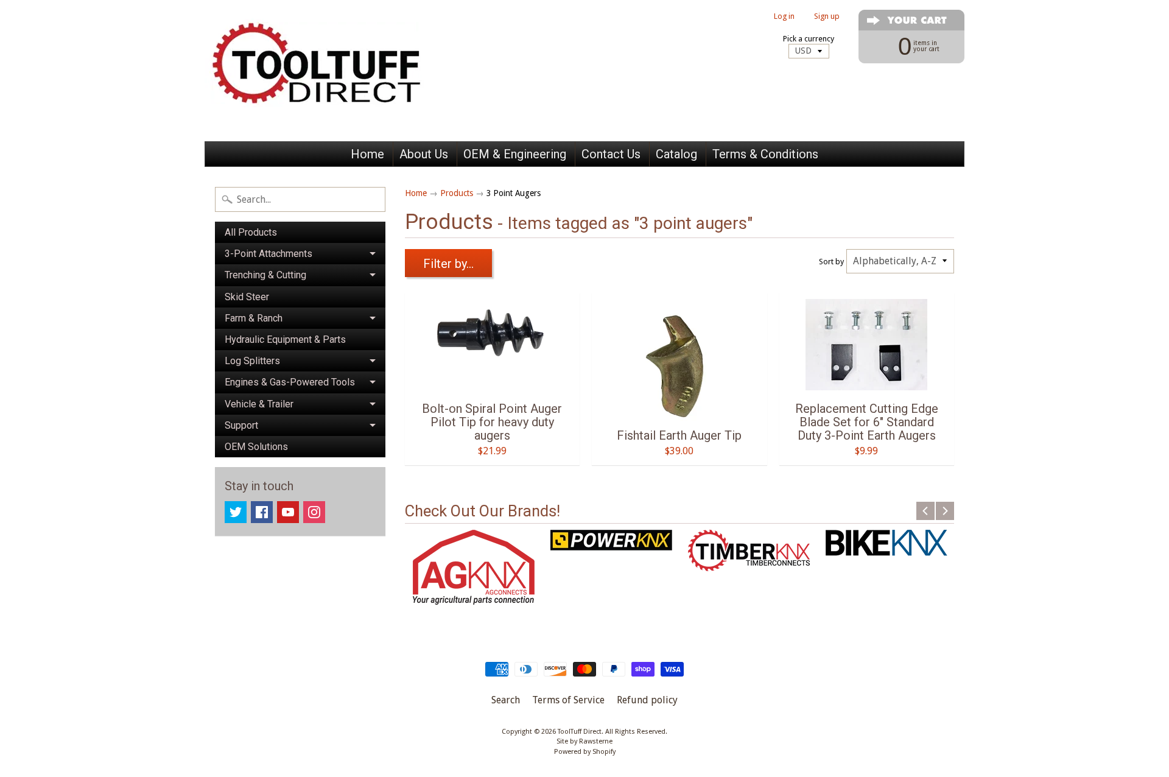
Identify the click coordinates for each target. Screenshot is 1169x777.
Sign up (827, 17)
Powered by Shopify (585, 752)
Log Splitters (252, 361)
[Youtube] (288, 512)
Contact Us (611, 154)
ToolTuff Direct (580, 732)
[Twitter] (236, 512)
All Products (251, 232)
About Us (423, 154)
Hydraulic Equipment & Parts (285, 339)
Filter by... (448, 263)
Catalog (676, 154)
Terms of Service (568, 700)
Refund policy (647, 700)
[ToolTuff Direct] (326, 71)
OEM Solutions (256, 446)
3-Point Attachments (268, 253)
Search (505, 700)
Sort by (831, 261)
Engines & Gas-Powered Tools (290, 382)
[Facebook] (262, 512)
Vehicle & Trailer (259, 404)
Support (241, 425)
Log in (784, 17)
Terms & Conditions (765, 154)
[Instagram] (314, 512)
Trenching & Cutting (265, 275)
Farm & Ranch (254, 318)
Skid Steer (247, 297)
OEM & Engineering (514, 154)
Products (456, 193)
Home (367, 154)
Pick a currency (808, 38)
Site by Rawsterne (584, 741)
